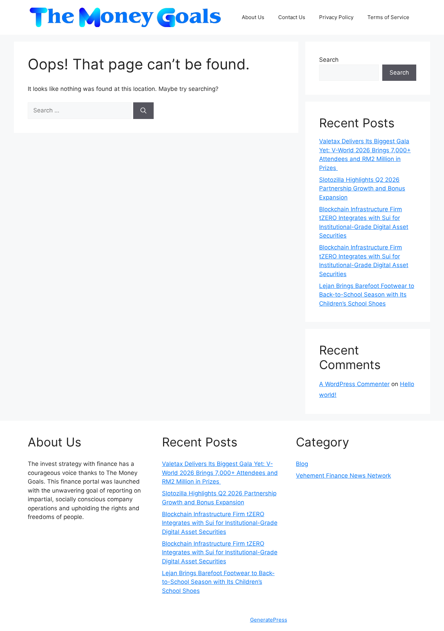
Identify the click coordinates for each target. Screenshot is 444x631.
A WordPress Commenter (354, 384)
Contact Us (291, 17)
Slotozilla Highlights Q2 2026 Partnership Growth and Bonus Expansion (362, 188)
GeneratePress (268, 619)
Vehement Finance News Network (343, 475)
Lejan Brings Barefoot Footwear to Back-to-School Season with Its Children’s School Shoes (366, 294)
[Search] (143, 110)
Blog (302, 463)
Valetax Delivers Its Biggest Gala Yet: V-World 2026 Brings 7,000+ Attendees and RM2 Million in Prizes (220, 472)
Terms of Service (388, 17)
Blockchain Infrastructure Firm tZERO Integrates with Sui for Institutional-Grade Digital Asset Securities (220, 523)
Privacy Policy (336, 17)
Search (329, 59)
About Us (253, 17)
